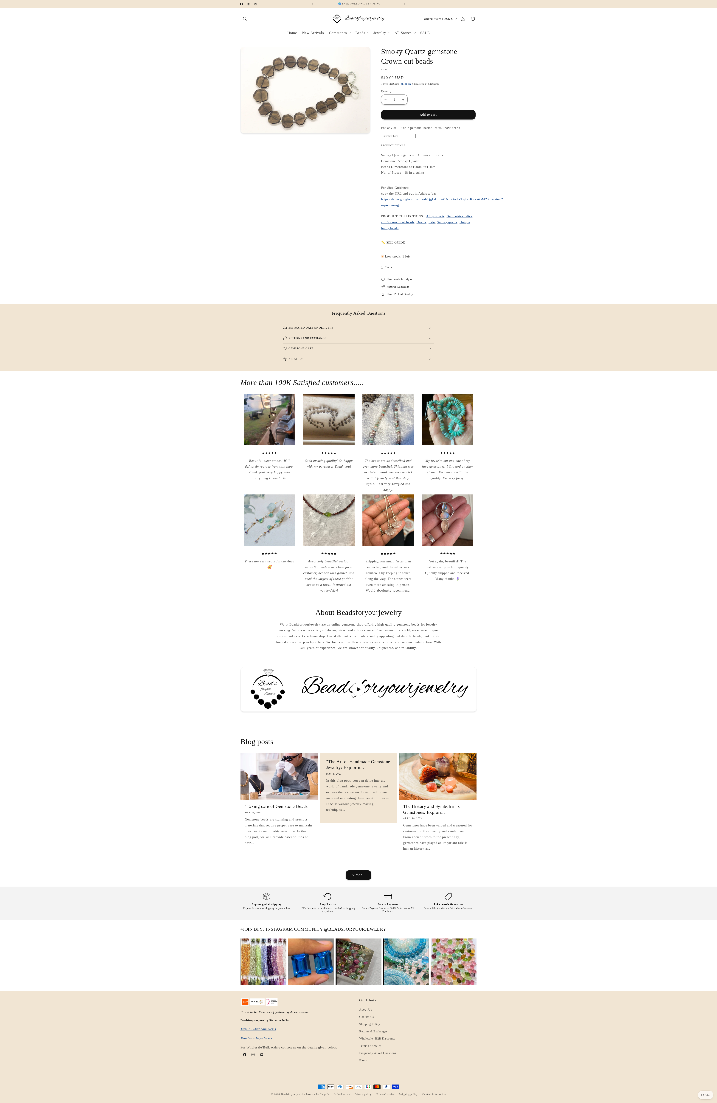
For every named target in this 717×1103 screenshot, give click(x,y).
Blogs (363, 1060)
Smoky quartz (447, 222)
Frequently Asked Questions (377, 1053)
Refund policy (342, 1094)
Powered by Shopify (317, 1094)
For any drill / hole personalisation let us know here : (420, 128)
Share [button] (388, 267)
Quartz (421, 222)
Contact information (434, 1094)
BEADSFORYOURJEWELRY (357, 929)
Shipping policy (408, 1094)
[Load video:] (359, 689)
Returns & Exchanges (373, 1031)
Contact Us (366, 1016)
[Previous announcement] (312, 4)
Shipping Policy (369, 1024)
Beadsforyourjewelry (293, 1094)
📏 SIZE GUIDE (393, 242)
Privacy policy (363, 1094)
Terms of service (385, 1094)
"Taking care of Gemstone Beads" (277, 806)
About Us (365, 1009)
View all (358, 875)
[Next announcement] (405, 4)
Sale (432, 222)
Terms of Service (370, 1045)
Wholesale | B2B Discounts (377, 1038)
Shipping (406, 83)
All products (435, 216)
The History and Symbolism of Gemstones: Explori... (432, 809)
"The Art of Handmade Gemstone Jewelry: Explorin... (358, 764)
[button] (245, 19)
